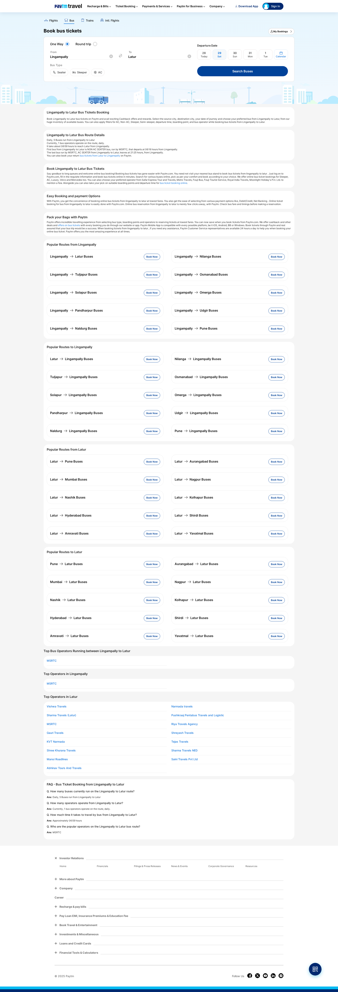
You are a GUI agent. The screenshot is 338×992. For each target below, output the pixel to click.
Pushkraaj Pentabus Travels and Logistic (197, 715)
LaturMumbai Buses (68, 479)
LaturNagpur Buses (193, 479)
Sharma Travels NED (184, 750)
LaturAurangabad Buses (196, 461)
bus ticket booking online (173, 183)
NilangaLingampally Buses (198, 359)
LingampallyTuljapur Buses (74, 274)
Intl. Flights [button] (112, 20)
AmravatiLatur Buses (69, 636)
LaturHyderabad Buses (71, 515)
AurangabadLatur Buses (196, 564)
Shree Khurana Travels (61, 750)
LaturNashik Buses (67, 497)
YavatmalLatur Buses (194, 636)
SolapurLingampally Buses (73, 395)
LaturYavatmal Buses (194, 533)
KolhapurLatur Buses (194, 600)
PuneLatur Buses (66, 564)
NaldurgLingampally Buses (73, 431)
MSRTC (52, 660)
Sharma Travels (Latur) (61, 715)
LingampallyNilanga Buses (198, 256)
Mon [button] (250, 56)
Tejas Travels (179, 741)
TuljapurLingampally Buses (74, 377)
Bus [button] (71, 20)
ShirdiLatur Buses (191, 618)
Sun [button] (235, 56)
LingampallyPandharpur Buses (76, 310)
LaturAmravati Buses (69, 533)
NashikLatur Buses (67, 600)
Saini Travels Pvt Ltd (184, 759)
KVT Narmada (56, 741)
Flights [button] (53, 20)
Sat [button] (219, 56)
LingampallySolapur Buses (73, 292)
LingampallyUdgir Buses (196, 310)
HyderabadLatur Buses (71, 618)
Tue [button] (265, 56)
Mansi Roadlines (57, 759)
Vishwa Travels (57, 706)
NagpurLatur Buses (193, 582)
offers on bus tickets (69, 225)
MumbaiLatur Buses (68, 582)
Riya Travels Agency (184, 724)
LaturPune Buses (66, 461)
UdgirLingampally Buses (196, 413)
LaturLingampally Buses (71, 359)
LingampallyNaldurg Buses (73, 328)
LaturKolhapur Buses (194, 497)
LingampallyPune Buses (196, 328)
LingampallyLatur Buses (71, 256)
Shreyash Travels (182, 732)
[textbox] (81, 56)
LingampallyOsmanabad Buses (201, 274)
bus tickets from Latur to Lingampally (100, 155)
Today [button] (204, 56)
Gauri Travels (55, 732)
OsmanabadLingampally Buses (201, 377)
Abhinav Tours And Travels (64, 768)
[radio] (60, 44)
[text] (169, 19)
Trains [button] (90, 20)
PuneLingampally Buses (196, 431)
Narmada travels (182, 706)
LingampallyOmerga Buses (198, 292)
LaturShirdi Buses (191, 515)
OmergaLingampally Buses (198, 395)
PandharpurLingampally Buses (76, 413)
